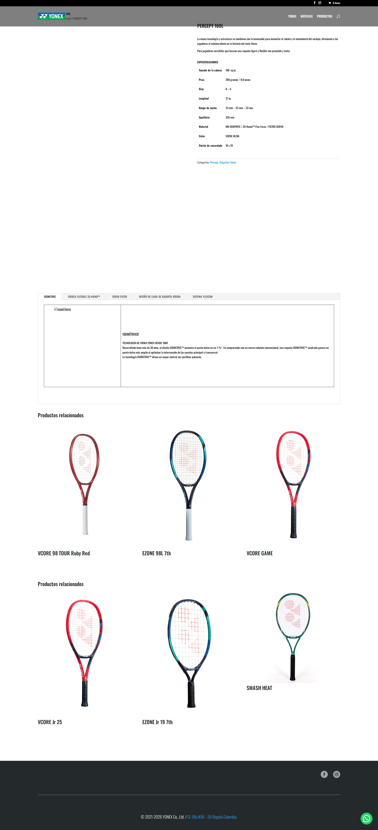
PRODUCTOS (324, 17)
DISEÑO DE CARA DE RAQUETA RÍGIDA (160, 296)
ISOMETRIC (50, 296)
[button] (366, 818)
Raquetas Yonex (228, 162)
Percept (214, 162)
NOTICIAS (307, 17)
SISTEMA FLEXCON (203, 296)
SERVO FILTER (119, 296)
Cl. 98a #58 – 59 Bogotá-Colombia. (212, 817)
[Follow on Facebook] (324, 774)
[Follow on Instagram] (336, 774)
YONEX (292, 17)
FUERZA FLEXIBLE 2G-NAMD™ (84, 296)
